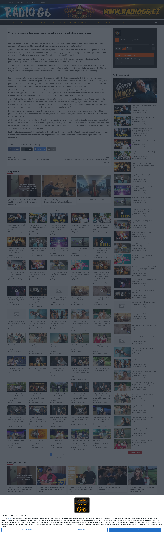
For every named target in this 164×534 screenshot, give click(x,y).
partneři (10, 518)
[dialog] (82, 514)
